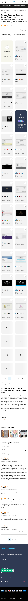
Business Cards (8, 10)
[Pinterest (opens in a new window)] (7, 582)
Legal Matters (13, 596)
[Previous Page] (5, 378)
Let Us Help (3, 559)
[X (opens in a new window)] (3, 582)
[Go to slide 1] (9, 439)
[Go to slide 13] (19, 439)
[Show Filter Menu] (25, 30)
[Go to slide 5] (12, 439)
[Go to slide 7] (14, 439)
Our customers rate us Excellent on (10, 577)
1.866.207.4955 (4, 594)
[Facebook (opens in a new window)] (1, 582)
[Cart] (25, 2)
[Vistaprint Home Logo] (14, 2)
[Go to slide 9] (15, 439)
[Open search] (5, 2)
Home (2, 10)
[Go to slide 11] (17, 439)
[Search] (25, 446)
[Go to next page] (22, 539)
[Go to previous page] (5, 539)
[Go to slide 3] (11, 439)
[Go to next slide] (26, 433)
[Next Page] (22, 378)
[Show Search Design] (18, 30)
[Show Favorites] (21, 30)
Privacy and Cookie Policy (16, 594)
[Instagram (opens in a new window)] (5, 582)
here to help (9, 554)
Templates (4, 12)
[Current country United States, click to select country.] (25, 582)
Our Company (4, 563)
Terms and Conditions (5, 596)
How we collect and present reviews (9, 421)
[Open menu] (2, 2)
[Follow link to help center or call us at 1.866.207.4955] (22, 2)
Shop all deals (17, 6)
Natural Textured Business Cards (20, 10)
